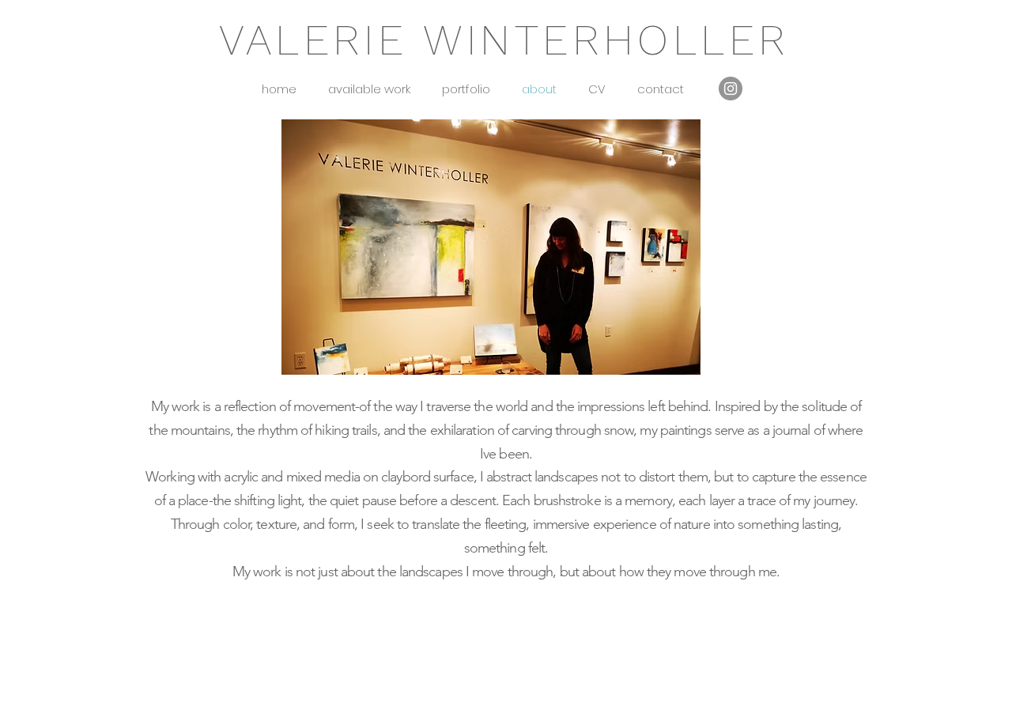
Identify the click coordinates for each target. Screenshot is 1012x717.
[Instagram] (730, 88)
